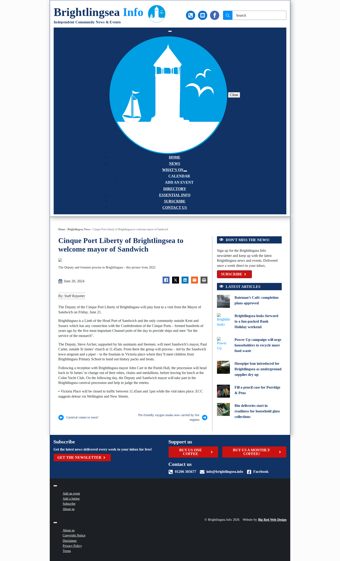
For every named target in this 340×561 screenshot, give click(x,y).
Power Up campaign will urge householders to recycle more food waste (258, 345)
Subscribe (174, 201)
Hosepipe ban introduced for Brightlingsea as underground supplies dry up (258, 369)
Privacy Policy (72, 546)
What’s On (172, 170)
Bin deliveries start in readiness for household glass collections (257, 411)
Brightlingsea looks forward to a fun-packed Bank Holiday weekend (256, 321)
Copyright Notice (74, 535)
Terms (67, 551)
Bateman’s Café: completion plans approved (256, 300)
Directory (174, 189)
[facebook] (214, 15)
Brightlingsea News (79, 229)
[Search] (227, 15)
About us (68, 509)
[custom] (190, 15)
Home (174, 157)
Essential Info (174, 195)
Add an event (71, 493)
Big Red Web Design (272, 519)
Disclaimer (70, 540)
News (174, 163)
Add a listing (71, 498)
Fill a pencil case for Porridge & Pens (257, 390)
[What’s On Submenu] (185, 171)
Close (234, 95)
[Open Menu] (170, 31)
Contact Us (174, 207)
